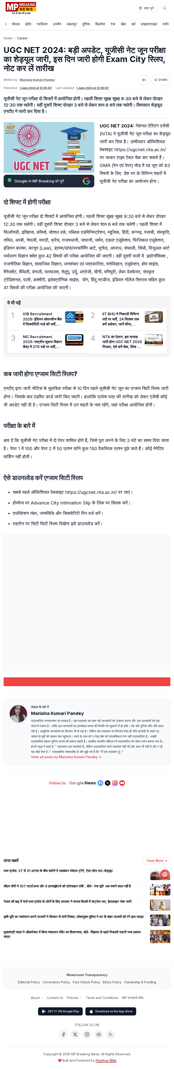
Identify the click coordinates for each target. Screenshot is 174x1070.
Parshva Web (106, 1060)
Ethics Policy (112, 982)
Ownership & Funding (140, 982)
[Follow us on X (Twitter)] (107, 783)
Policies (72, 998)
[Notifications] (164, 8)
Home (8, 38)
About (35, 998)
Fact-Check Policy (86, 982)
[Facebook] (63, 1034)
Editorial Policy (29, 982)
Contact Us (55, 998)
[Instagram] (87, 1034)
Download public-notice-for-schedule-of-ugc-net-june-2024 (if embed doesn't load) (87, 682)
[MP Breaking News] (20, 8)
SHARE (162, 79)
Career (22, 38)
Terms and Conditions (102, 998)
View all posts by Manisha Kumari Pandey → (66, 757)
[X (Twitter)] (75, 1034)
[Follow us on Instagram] (115, 783)
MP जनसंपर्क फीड (132, 998)
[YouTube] (98, 1034)
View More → (157, 860)
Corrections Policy (56, 982)
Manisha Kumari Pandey (37, 79)
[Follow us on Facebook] (100, 783)
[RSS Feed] (110, 1034)
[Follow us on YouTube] (122, 783)
